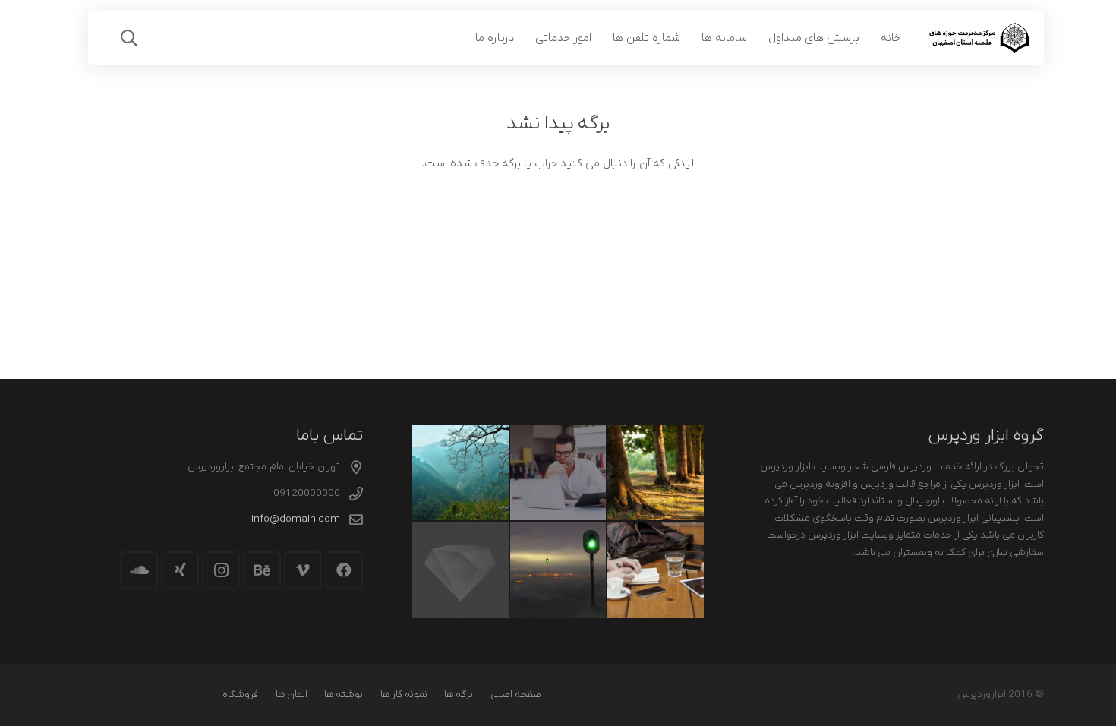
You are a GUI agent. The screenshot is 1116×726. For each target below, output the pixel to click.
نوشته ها (343, 694)
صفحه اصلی (515, 694)
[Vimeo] (303, 570)
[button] (129, 38)
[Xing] (180, 570)
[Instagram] (221, 570)
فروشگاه (240, 694)
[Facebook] (344, 570)
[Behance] (262, 570)
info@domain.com (295, 519)
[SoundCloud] (139, 570)
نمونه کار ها (403, 694)
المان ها (291, 694)
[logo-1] (978, 38)
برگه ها (458, 694)
